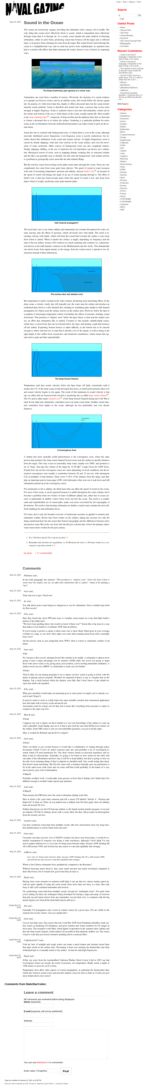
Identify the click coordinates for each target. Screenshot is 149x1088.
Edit (124, 2)
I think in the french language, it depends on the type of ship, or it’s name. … (130, 57)
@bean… (124, 82)
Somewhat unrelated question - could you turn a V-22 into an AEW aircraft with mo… (131, 96)
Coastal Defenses (127, 135)
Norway (123, 172)
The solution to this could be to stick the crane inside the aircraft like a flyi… (131, 71)
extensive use (54, 398)
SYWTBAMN (125, 202)
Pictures (123, 180)
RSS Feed (122, 104)
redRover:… (125, 90)
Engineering (125, 140)
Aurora (123, 121)
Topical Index (125, 30)
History (132, 2)
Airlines (123, 113)
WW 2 (122, 207)
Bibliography (125, 43)
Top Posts (124, 33)
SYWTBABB (125, 199)
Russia (123, 194)
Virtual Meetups (126, 35)
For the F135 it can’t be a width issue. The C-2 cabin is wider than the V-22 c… (131, 77)
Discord (123, 38)
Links (122, 153)
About (122, 27)
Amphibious (125, 116)
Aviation (123, 124)
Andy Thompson (30, 1084)
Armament (124, 119)
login (122, 19)
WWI (122, 210)
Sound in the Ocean (43, 22)
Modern (123, 161)
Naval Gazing (126, 164)
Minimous (8, 1084)
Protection (124, 183)
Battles (123, 127)
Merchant (124, 159)
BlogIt (66, 1084)
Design (123, 137)
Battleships (124, 129)
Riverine (123, 188)
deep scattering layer (38, 117)
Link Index (124, 46)
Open (122, 178)
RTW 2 (123, 191)
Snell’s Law (89, 171)
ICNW (122, 145)
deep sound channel (98, 395)
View (118, 2)
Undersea (124, 204)
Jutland (123, 151)
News (122, 167)
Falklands (124, 143)
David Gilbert (49, 1084)
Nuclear (123, 175)
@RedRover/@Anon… (129, 88)
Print (139, 2)
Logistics (124, 156)
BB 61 (122, 132)
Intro (122, 148)
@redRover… (126, 85)
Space (123, 196)
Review (123, 186)
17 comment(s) (44, 553)
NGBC (123, 170)
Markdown (42, 1062)
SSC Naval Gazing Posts (130, 41)
